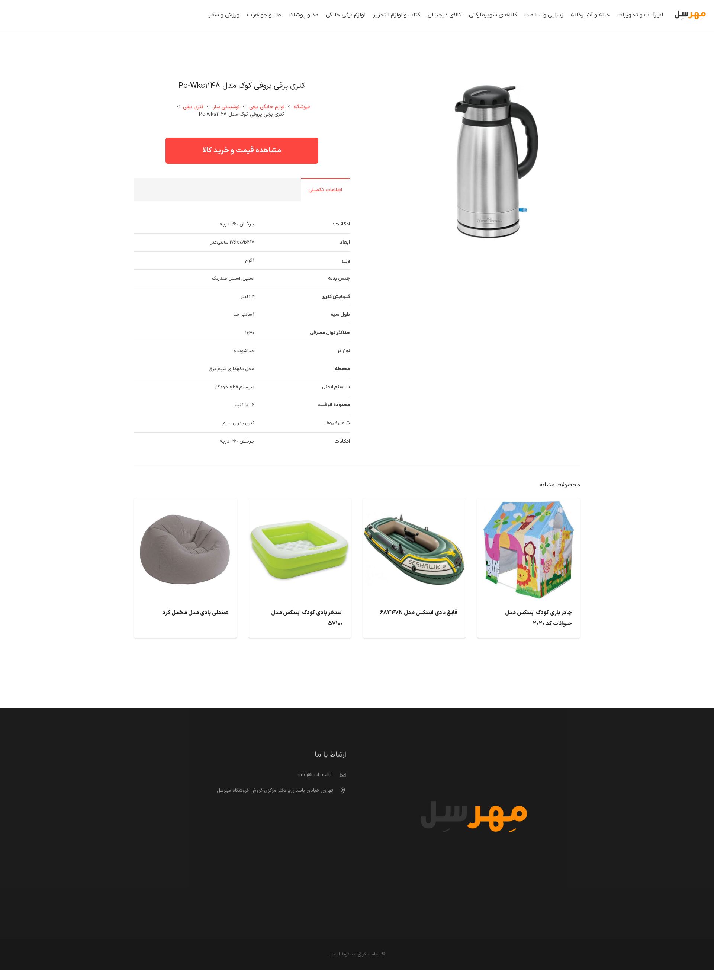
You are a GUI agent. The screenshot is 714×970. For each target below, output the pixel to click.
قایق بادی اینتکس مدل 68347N (418, 612)
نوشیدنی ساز (226, 107)
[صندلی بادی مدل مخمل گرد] (185, 504)
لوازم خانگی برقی (266, 107)
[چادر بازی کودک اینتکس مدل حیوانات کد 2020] (528, 504)
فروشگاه (301, 107)
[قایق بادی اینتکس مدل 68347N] (414, 504)
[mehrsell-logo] (690, 15)
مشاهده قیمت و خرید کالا (242, 150)
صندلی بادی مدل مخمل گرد (195, 612)
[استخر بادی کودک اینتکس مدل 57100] (299, 504)
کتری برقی (193, 107)
